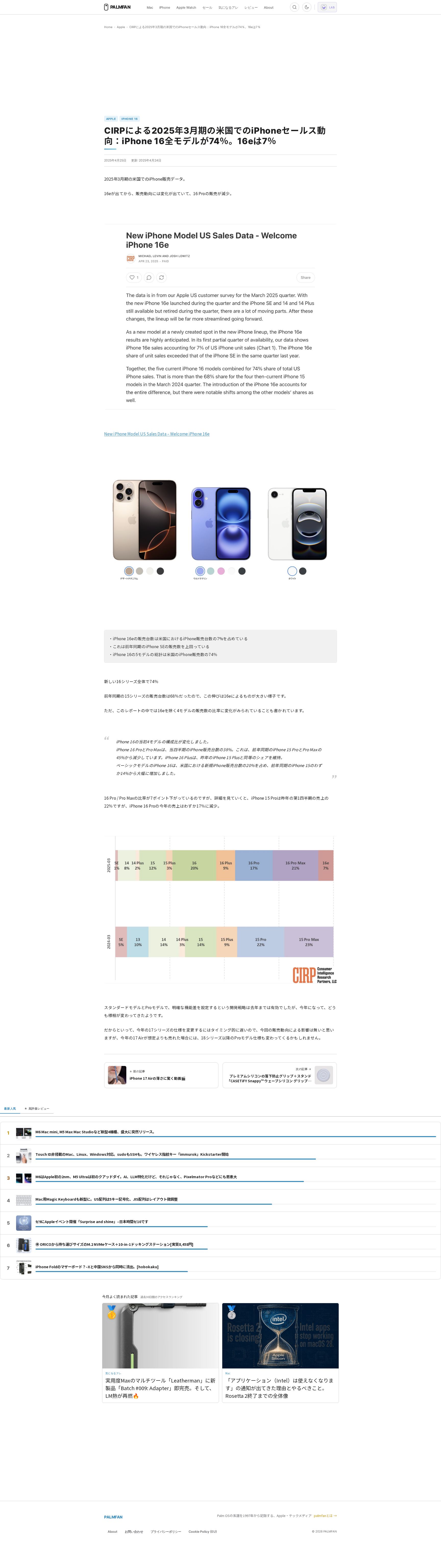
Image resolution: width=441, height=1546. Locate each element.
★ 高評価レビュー (37, 1108)
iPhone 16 (129, 119)
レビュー (251, 7)
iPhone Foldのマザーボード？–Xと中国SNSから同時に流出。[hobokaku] (97, 1266)
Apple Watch (186, 7)
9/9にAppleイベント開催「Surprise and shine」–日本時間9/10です (91, 1221)
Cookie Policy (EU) (203, 1532)
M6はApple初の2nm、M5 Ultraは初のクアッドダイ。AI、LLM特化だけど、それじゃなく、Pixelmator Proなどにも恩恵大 (136, 1176)
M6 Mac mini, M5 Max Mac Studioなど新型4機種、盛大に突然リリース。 (95, 1131)
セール (207, 7)
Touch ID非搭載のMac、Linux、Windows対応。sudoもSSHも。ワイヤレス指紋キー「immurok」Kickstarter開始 (132, 1154)
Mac (150, 7)
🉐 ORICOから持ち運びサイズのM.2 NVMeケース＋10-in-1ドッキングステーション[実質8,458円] (114, 1244)
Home (108, 27)
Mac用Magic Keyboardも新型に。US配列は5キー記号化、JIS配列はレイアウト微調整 (106, 1199)
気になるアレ (228, 7)
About (269, 7)
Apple (121, 27)
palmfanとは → (325, 1515)
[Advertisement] (220, 72)
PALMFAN (113, 1517)
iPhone (164, 7)
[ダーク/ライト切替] (306, 7)
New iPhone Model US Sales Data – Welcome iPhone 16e (157, 433)
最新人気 (10, 1108)
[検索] (294, 7)
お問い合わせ (134, 1532)
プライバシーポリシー (166, 1532)
